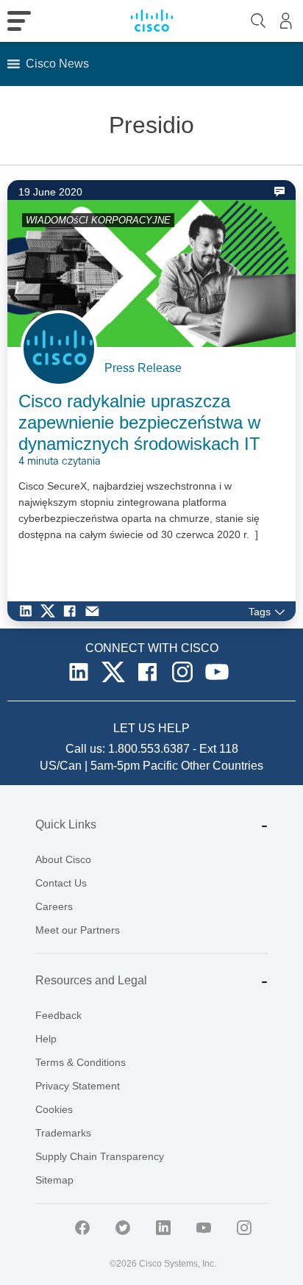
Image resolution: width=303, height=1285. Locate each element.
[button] (57, 64)
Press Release (143, 368)
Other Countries (222, 765)
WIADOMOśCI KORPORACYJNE (98, 220)
